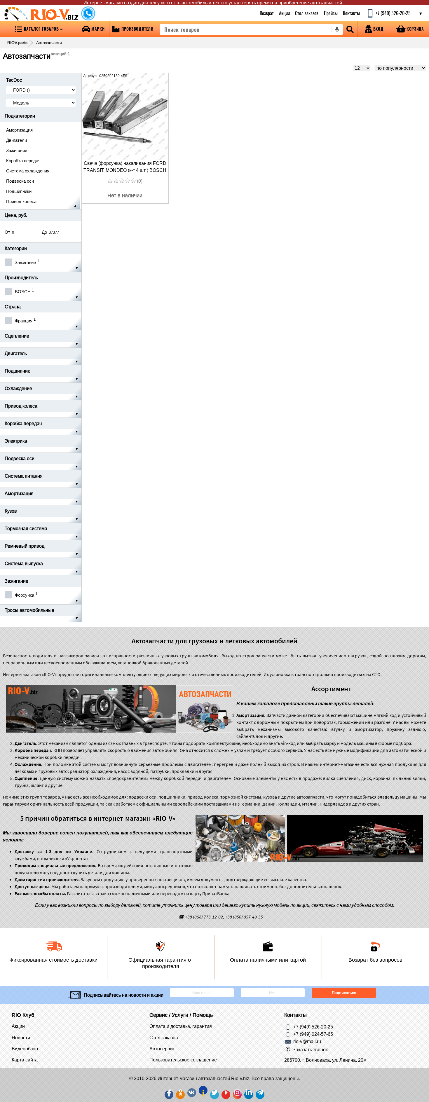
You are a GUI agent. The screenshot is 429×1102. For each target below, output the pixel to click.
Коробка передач (23, 160)
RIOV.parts (17, 42)
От (8, 232)
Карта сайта (25, 1059)
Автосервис (162, 1048)
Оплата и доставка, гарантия (180, 1026)
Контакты (351, 13)
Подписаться (344, 993)
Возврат (267, 13)
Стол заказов (307, 13)
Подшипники (19, 191)
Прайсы (331, 13)
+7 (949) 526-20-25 (313, 1026)
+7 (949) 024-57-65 (313, 1034)
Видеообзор (25, 1048)
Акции (284, 13)
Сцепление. (27, 778)
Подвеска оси (20, 181)
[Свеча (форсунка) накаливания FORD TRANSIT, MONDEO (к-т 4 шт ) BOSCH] (125, 116)
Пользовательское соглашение (183, 1059)
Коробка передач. (33, 750)
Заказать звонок (310, 1049)
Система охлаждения (27, 170)
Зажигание (16, 150)
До (45, 232)
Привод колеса (21, 201)
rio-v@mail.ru (307, 1041)
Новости (21, 1037)
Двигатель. (26, 743)
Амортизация (19, 130)
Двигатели (16, 140)
